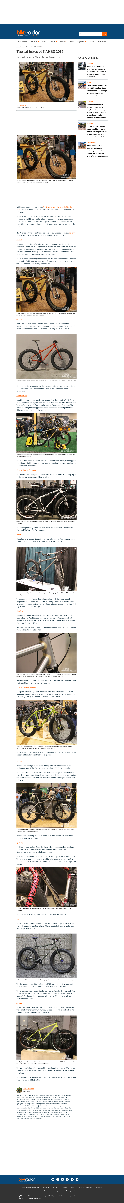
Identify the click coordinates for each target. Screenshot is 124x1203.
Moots (19, 761)
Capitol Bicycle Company (26, 470)
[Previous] (20, 152)
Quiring (19, 842)
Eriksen (19, 240)
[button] (46, 159)
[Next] (73, 152)
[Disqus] (48, 1150)
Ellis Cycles (20, 611)
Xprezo (19, 1003)
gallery (72, 233)
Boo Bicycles (21, 395)
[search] (104, 34)
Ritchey (19, 919)
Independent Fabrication (26, 687)
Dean (18, 534)
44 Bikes (19, 319)
